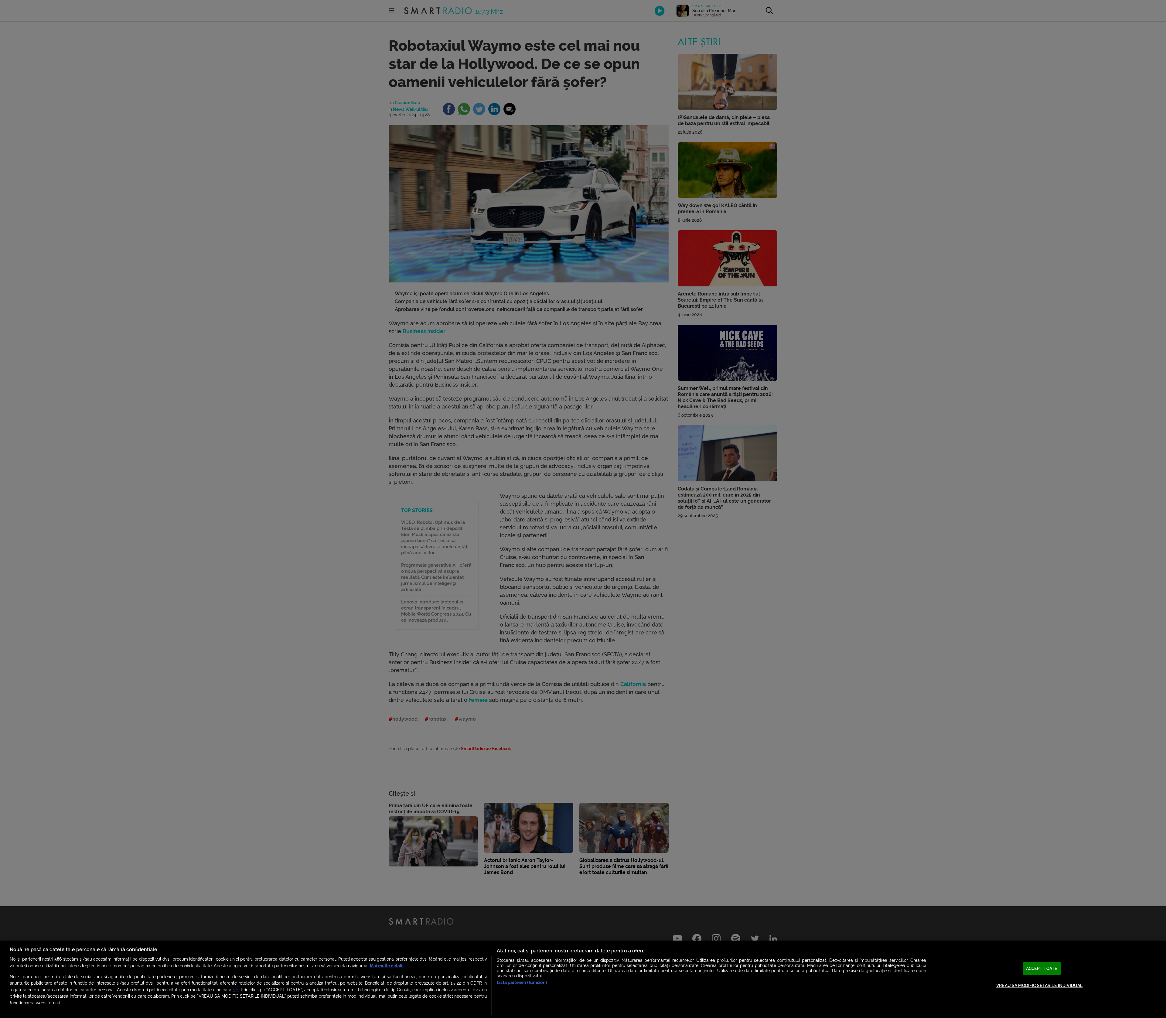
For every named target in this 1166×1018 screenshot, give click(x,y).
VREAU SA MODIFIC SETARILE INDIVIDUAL (1039, 985)
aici (236, 990)
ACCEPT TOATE (1042, 968)
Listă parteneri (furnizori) (522, 982)
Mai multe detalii (387, 965)
